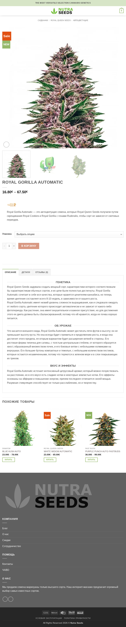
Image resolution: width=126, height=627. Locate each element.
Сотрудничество (11, 546)
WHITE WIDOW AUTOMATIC (58, 451)
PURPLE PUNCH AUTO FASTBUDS (102, 451)
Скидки (6, 540)
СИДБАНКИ (43, 20)
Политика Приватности (77, 618)
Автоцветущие (80, 20)
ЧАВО (5, 570)
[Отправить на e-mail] (5, 599)
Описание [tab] (10, 272)
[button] (4, 11)
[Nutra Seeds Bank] (63, 10)
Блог (5, 528)
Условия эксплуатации (48, 618)
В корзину (28, 246)
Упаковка (7, 234)
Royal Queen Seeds (61, 20)
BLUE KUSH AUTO (11, 451)
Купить (8, 460)
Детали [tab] (26, 272)
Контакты (7, 564)
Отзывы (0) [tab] (41, 272)
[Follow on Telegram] (10, 599)
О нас (5, 534)
